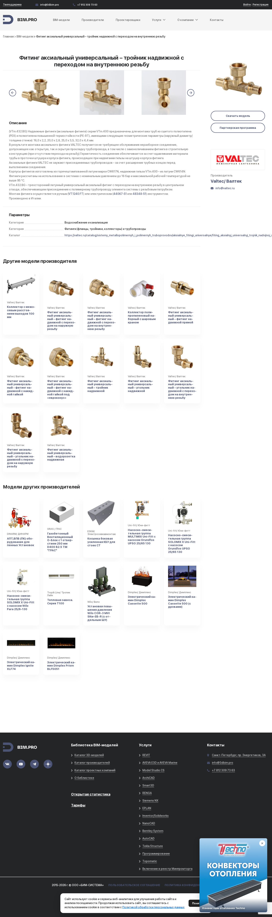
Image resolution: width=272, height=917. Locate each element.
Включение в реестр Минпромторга (167, 868)
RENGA (147, 793)
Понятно (198, 903)
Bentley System (152, 830)
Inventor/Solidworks (155, 815)
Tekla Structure (152, 846)
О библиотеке (84, 777)
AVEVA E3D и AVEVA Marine (159, 762)
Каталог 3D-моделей (89, 755)
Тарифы (78, 805)
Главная (8, 36)
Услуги (156, 20)
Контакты (216, 20)
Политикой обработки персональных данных (153, 907)
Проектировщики (128, 20)
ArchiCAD (148, 777)
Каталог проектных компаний (94, 770)
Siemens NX (150, 800)
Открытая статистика (90, 794)
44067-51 (120, 193)
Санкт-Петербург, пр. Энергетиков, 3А (239, 755)
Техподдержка (12, 4)
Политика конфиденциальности (192, 885)
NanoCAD (148, 823)
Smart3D (148, 785)
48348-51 (139, 193)
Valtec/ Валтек (226, 181)
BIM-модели (61, 20)
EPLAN (146, 808)
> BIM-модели (24, 36)
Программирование (156, 853)
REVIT (146, 755)
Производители (93, 20)
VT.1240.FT (75, 193)
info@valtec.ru (225, 188)
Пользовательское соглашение (134, 885)
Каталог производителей (92, 762)
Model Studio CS (153, 770)
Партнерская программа (238, 127)
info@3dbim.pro (49, 4)
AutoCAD (148, 838)
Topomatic (149, 861)
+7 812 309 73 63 (87, 4)
